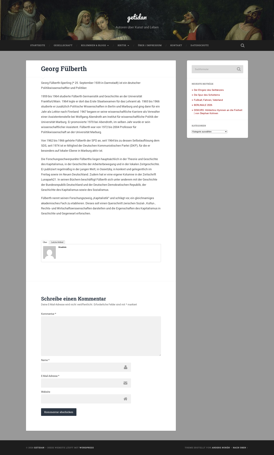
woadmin (62, 247)
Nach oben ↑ (240, 447)
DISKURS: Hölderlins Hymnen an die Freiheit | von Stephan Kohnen (218, 111)
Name (45, 360)
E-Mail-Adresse (50, 376)
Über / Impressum (150, 45)
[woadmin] (49, 258)
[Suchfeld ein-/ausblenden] (242, 45)
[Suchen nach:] (217, 69)
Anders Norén (221, 447)
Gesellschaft (63, 45)
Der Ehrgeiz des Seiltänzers (209, 89)
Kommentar (48, 314)
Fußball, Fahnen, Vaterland (208, 99)
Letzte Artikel (57, 242)
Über (45, 242)
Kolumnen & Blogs (93, 45)
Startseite (37, 45)
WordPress (86, 447)
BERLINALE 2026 (203, 104)
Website (45, 391)
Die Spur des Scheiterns (207, 94)
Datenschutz (200, 45)
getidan (137, 16)
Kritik (122, 45)
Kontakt (176, 45)
